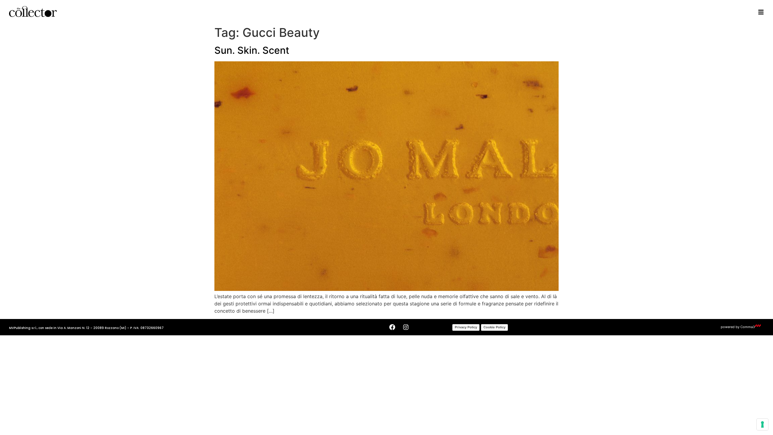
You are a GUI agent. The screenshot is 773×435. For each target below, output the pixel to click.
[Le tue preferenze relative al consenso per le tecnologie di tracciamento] (762, 424)
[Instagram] (406, 327)
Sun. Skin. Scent (251, 50)
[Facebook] (392, 327)
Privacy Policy (466, 327)
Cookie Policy (494, 327)
